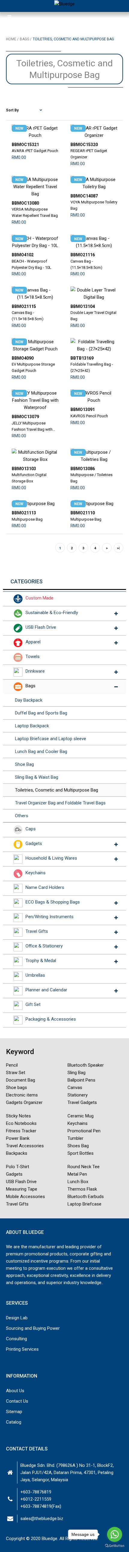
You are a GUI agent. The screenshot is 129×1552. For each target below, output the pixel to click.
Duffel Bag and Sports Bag (41, 713)
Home (11, 39)
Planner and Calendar (46, 990)
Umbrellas (35, 975)
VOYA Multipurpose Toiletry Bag (93, 205)
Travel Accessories (25, 1145)
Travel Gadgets (82, 1102)
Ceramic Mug (81, 1116)
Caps (31, 829)
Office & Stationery (44, 946)
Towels (33, 656)
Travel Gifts (37, 931)
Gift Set (33, 1004)
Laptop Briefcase (84, 1204)
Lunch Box (78, 1181)
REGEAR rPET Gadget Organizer (88, 153)
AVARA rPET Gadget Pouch (35, 150)
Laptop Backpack (32, 726)
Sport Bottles (81, 1153)
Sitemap (14, 1411)
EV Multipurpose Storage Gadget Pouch (33, 367)
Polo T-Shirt (17, 1166)
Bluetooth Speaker (86, 1065)
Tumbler (75, 1138)
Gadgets (34, 843)
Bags (30, 685)
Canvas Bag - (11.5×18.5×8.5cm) (86, 264)
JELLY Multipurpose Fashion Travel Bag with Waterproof (32, 427)
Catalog (13, 1422)
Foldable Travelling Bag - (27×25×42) (91, 367)
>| (118, 548)
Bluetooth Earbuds (86, 1196)
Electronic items (22, 1095)
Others (21, 815)
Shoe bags (16, 1087)
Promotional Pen (84, 1131)
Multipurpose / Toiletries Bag (91, 478)
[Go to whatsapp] (114, 1534)
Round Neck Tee (84, 1166)
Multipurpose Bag (27, 519)
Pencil (12, 1065)
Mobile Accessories (25, 1196)
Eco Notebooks (21, 1123)
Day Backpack (28, 700)
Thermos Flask (82, 1189)
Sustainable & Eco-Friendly (52, 612)
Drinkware (35, 671)
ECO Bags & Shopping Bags (53, 902)
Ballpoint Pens (81, 1080)
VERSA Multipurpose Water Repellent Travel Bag (35, 212)
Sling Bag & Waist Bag (36, 777)
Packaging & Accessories (51, 1019)
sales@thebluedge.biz (41, 1518)
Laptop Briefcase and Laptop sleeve (50, 738)
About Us (15, 1390)
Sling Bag (77, 1072)
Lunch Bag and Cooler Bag (41, 751)
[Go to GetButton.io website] (114, 1546)
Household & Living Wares (51, 858)
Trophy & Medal (41, 960)
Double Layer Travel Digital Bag (93, 315)
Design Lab (17, 1318)
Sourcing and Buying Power (33, 1328)
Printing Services (22, 1349)
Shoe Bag (24, 764)
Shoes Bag (78, 1145)
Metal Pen (77, 1174)
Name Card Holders (45, 887)
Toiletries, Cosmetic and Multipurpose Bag (56, 790)
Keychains (36, 872)
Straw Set (15, 1072)
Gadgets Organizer (24, 1102)
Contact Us (17, 1401)
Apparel (33, 642)
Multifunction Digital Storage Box (29, 478)
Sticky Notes (18, 1116)
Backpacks (16, 1153)
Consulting (16, 1338)
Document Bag (20, 1080)
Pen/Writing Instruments (50, 916)
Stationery (78, 1095)
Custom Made (39, 598)
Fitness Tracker (21, 1131)
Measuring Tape (21, 1189)
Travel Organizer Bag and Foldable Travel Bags (60, 803)
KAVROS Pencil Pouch (89, 416)
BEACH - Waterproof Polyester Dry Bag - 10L (31, 264)
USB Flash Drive (41, 627)
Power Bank (17, 1138)
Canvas (75, 1087)
